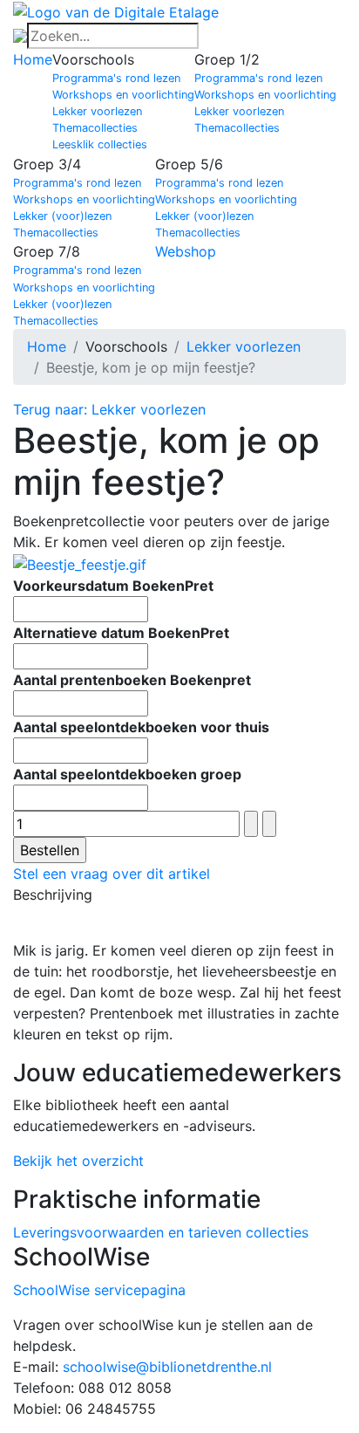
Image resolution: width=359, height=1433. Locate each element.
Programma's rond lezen (116, 78)
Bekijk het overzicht (78, 1160)
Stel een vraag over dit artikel (111, 873)
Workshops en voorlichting (123, 94)
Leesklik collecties (99, 144)
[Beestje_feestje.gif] (79, 563)
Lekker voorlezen (97, 111)
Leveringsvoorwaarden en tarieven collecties (160, 1232)
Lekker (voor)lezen (62, 216)
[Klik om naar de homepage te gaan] (116, 10)
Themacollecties (95, 127)
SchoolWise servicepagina (99, 1290)
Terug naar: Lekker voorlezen (109, 409)
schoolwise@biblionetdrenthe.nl (167, 1366)
